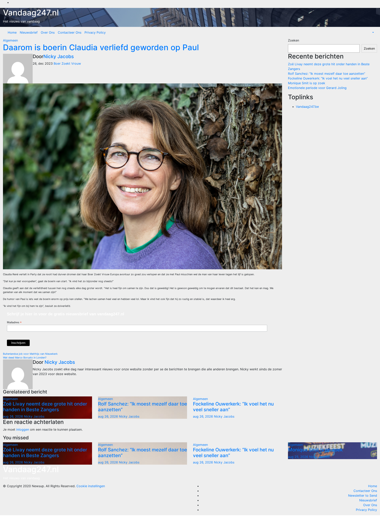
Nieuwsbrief (29, 32)
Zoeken (293, 40)
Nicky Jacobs (58, 56)
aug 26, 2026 (13, 416)
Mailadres (14, 322)
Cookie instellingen (90, 486)
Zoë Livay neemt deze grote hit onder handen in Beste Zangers (45, 406)
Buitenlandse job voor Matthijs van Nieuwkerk (30, 353)
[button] (372, 32)
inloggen (22, 429)
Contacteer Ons (69, 32)
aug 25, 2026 (298, 457)
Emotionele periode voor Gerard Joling (317, 88)
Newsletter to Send (362, 495)
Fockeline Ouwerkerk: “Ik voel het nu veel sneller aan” (233, 406)
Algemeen (10, 40)
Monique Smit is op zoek (306, 83)
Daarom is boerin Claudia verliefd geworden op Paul (101, 47)
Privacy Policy (95, 32)
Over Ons (48, 32)
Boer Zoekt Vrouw (67, 63)
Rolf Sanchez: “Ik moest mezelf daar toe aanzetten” (142, 406)
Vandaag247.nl (31, 12)
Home (12, 32)
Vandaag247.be (307, 107)
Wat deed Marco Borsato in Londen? (24, 357)
